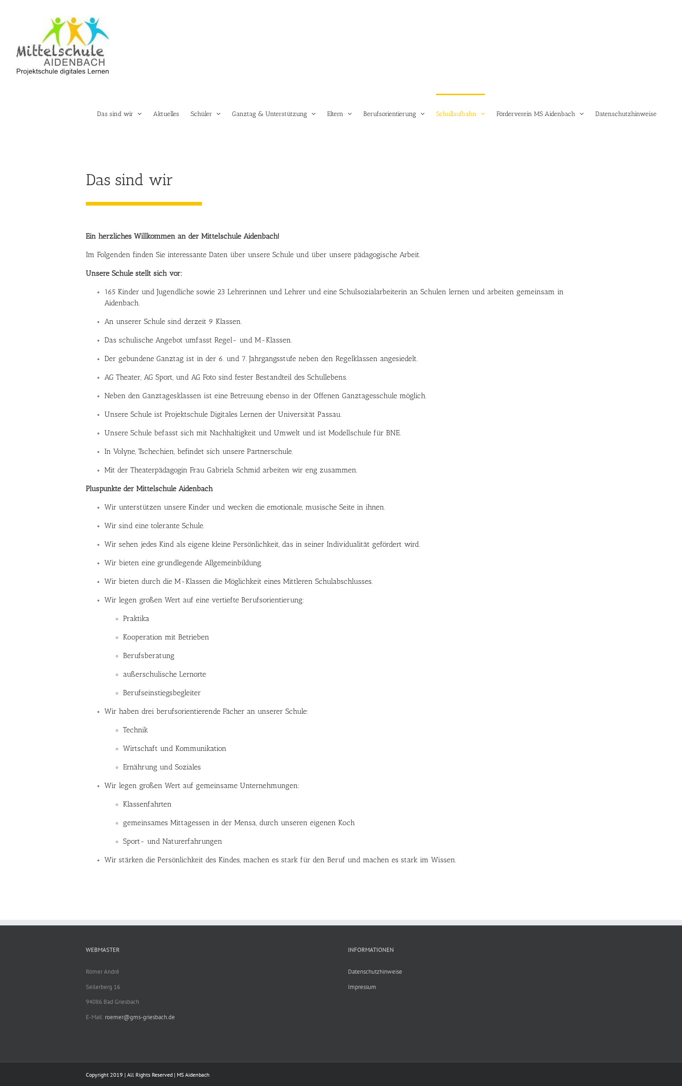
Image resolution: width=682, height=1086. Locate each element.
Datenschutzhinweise (375, 972)
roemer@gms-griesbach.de (140, 1017)
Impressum (362, 987)
